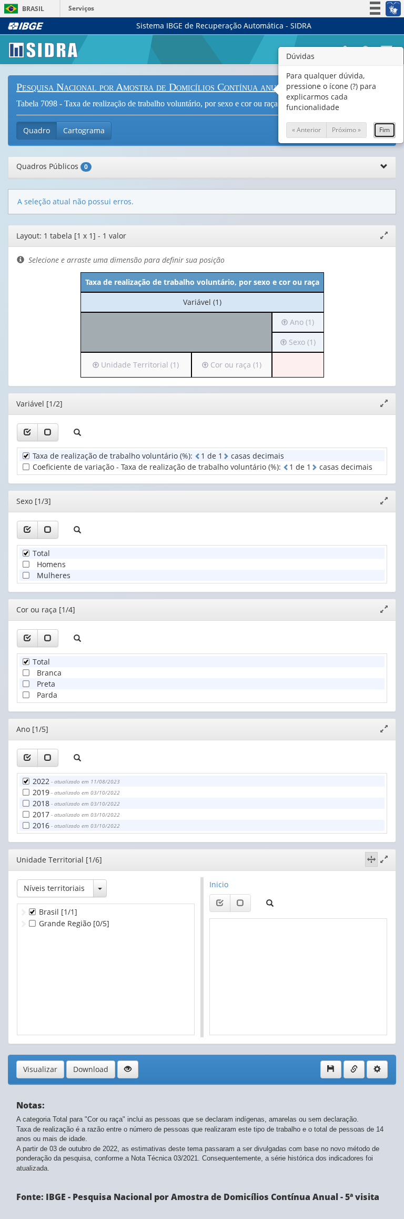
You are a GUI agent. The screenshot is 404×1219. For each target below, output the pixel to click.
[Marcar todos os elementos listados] (27, 432)
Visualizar (40, 1069)
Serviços (81, 8)
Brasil (22, 8)
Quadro (36, 130)
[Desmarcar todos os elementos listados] (47, 432)
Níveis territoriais (54, 888)
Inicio (218, 884)
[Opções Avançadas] (377, 1069)
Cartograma (84, 130)
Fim (384, 129)
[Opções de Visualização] (127, 1069)
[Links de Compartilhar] (354, 1069)
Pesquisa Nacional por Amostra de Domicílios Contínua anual (151, 87)
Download (90, 1069)
